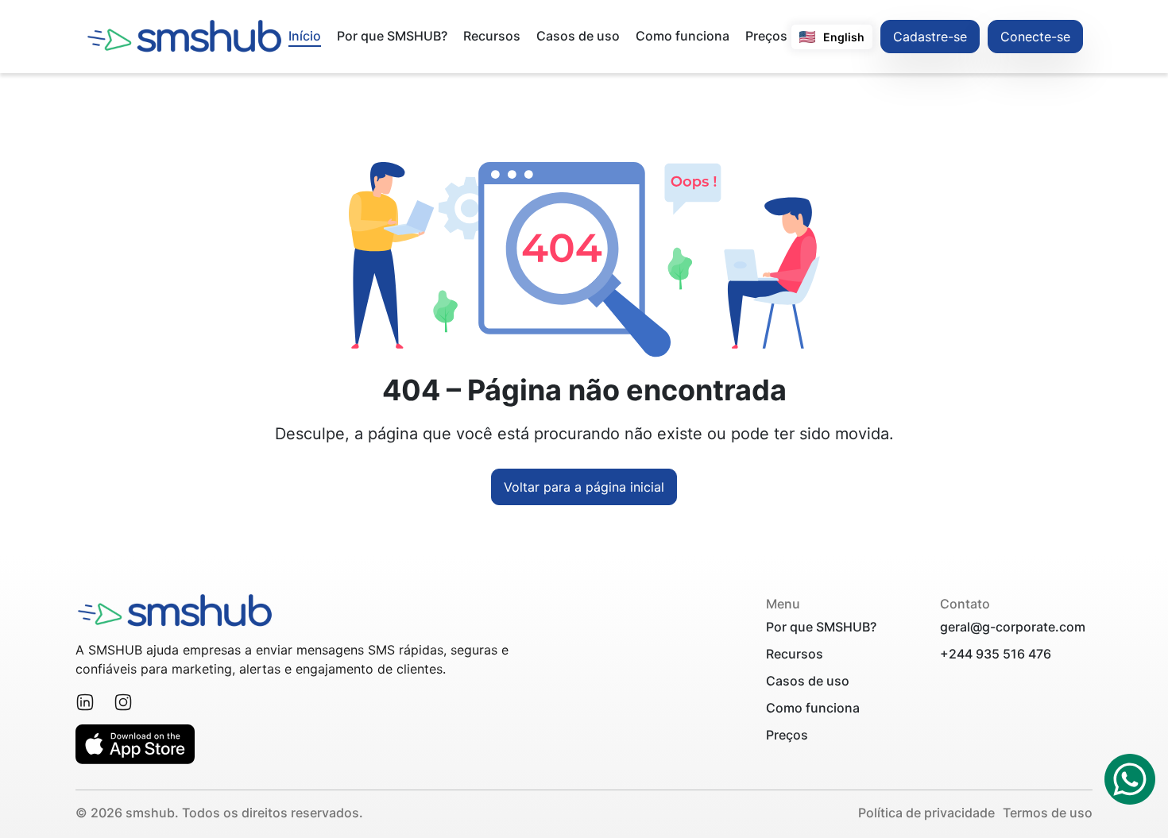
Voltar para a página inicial (584, 487)
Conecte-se (1035, 36)
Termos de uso (1048, 813)
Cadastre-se (930, 36)
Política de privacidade (926, 813)
